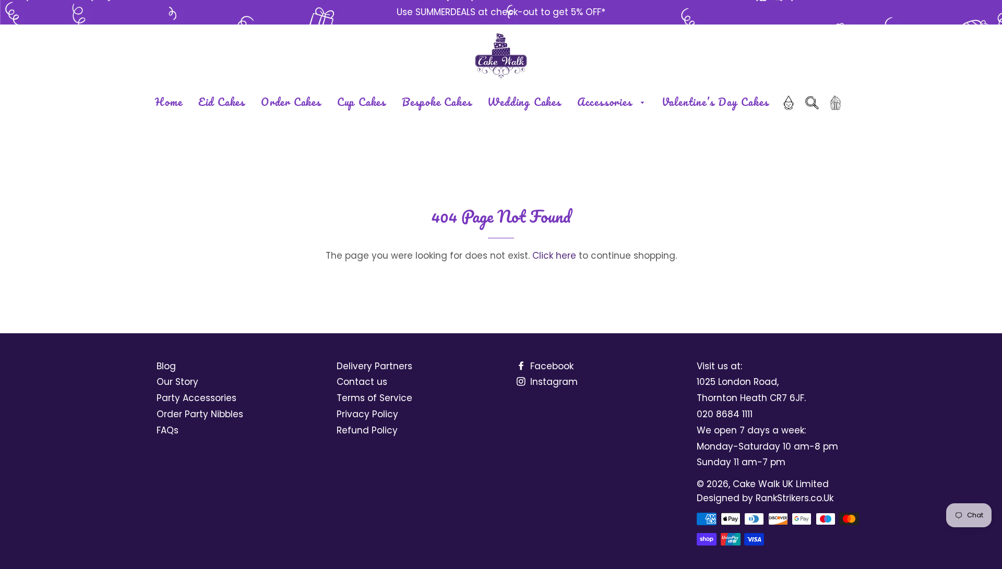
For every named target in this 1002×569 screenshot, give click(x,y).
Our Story (177, 382)
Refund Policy (367, 430)
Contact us (362, 382)
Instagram (553, 382)
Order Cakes (291, 102)
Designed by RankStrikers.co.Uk (765, 498)
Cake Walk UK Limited (781, 484)
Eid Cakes (221, 102)
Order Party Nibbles (200, 414)
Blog (166, 366)
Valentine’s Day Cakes (715, 102)
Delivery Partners (374, 366)
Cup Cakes (361, 102)
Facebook (551, 366)
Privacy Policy (367, 414)
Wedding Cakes (524, 102)
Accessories (606, 102)
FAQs (167, 430)
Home (169, 102)
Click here (554, 255)
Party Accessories (196, 398)
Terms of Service (374, 398)
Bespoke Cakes (437, 102)
